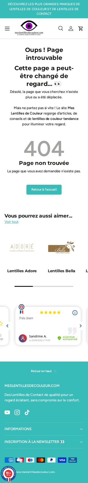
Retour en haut (42, 371)
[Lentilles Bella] (61, 247)
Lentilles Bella (61, 271)
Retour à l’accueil (43, 189)
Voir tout (12, 222)
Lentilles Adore (22, 271)
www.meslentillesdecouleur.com (34, 472)
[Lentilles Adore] (22, 247)
